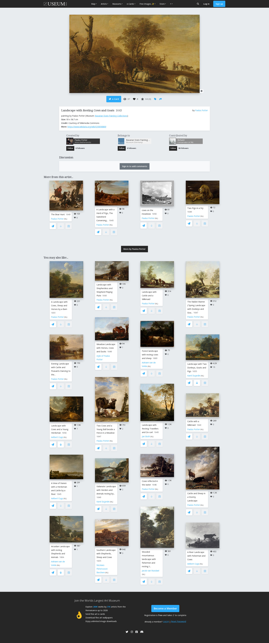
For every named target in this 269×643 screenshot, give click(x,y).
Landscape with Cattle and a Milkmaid (149, 296)
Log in (206, 4)
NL (66, 219)
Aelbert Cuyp (57, 437)
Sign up (219, 4)
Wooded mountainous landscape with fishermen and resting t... (149, 559)
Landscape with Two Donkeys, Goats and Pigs (197, 368)
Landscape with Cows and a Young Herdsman (59, 429)
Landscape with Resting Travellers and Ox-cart (150, 429)
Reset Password (178, 621)
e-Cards (130, 4)
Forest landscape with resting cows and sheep (150, 355)
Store (162, 4)
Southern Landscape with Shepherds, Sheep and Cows (106, 554)
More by (134, 249)
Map (93, 4)
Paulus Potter (201, 110)
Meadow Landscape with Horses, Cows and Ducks (106, 348)
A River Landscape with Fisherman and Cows (196, 556)
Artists (104, 4)
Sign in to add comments (134, 166)
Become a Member (165, 608)
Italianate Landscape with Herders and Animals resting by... (106, 490)
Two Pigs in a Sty (195, 208)
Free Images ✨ (147, 4)
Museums (116, 4)
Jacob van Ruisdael (150, 570)
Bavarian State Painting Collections (111, 115)
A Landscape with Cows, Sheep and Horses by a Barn (59, 305)
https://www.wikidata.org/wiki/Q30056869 (87, 126)
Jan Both (146, 436)
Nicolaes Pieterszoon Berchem (102, 569)
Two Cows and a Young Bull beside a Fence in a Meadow (106, 429)
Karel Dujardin (103, 501)
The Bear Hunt (58, 214)
